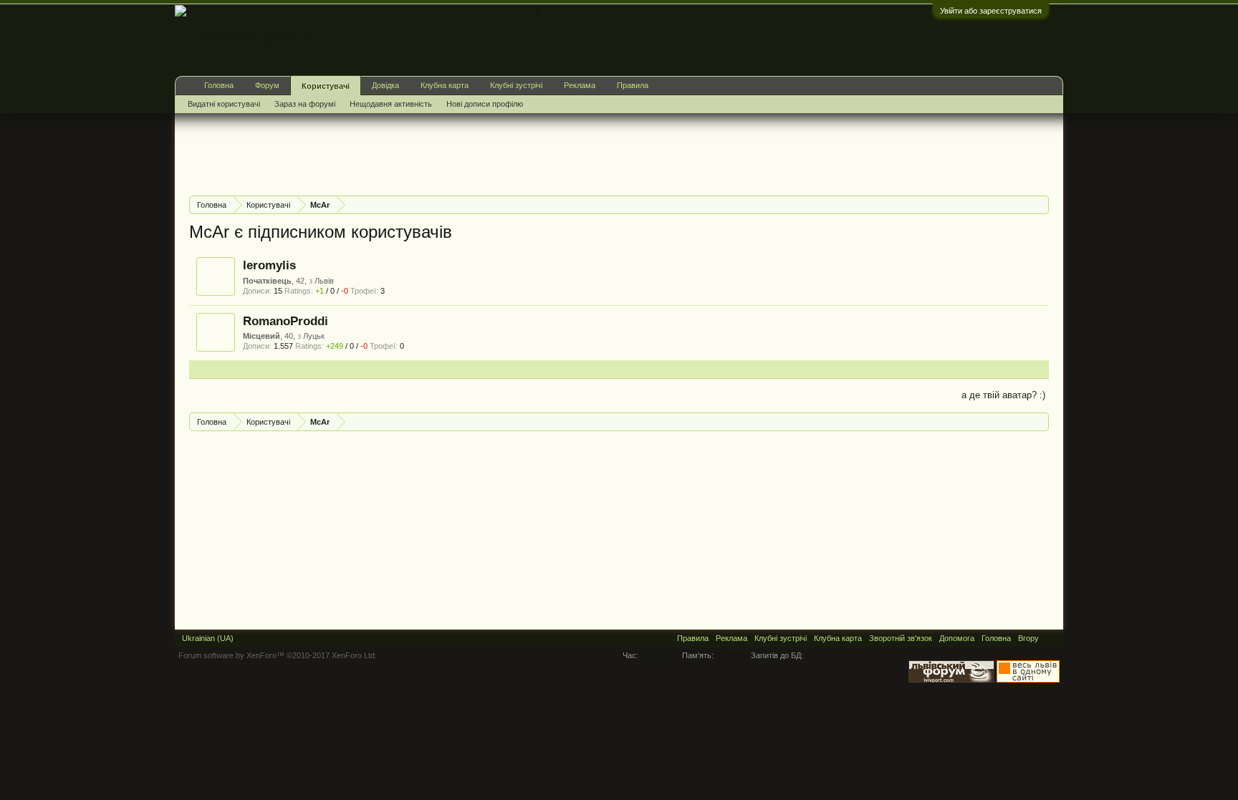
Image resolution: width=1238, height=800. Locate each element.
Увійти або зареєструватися (991, 10)
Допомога (956, 638)
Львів (324, 280)
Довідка (385, 85)
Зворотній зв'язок (900, 638)
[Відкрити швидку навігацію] (1040, 204)
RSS (1051, 638)
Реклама (579, 85)
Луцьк (314, 336)
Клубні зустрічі (516, 85)
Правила (632, 85)
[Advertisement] (450, 152)
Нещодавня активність (391, 104)
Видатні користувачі (224, 104)
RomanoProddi (285, 321)
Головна (219, 85)
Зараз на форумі (304, 104)
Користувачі (326, 86)
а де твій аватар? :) (1003, 395)
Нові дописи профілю (484, 104)
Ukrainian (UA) (208, 638)
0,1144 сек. (660, 655)
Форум (267, 85)
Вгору (1028, 638)
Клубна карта (445, 85)
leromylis (269, 265)
